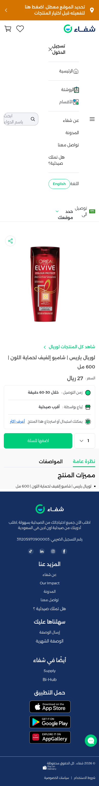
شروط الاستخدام (84, 778)
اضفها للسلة (38, 440)
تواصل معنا (68, 145)
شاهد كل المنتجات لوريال (71, 346)
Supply (50, 670)
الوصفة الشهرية (49, 641)
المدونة (72, 132)
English (59, 184)
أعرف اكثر (17, 421)
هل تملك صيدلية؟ (56, 160)
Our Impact (49, 583)
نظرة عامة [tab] (84, 461)
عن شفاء (71, 120)
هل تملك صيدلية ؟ (49, 608)
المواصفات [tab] (51, 462)
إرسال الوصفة (49, 632)
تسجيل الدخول (59, 49)
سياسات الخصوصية (56, 778)
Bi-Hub (50, 679)
